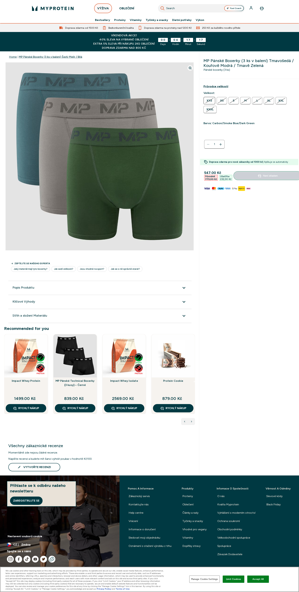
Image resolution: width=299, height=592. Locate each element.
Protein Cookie (173, 380)
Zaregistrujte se (26, 500)
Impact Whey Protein (26, 380)
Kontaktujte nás (139, 504)
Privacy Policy (104, 589)
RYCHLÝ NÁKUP (28, 408)
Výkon (200, 20)
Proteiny (120, 20)
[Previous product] (184, 421)
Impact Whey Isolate (124, 380)
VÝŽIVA (103, 8)
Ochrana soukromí (228, 521)
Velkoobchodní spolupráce (233, 537)
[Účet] (251, 8)
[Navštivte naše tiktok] (27, 559)
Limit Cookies (233, 579)
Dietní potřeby (182, 20)
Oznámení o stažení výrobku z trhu (150, 545)
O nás (221, 496)
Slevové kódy (274, 496)
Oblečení (187, 504)
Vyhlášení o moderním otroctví (236, 512)
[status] (214, 144)
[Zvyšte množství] (220, 144)
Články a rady (190, 512)
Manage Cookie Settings (204, 579)
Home (13, 56)
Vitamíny (136, 20)
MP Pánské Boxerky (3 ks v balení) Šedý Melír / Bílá (50, 56)
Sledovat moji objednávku (144, 537)
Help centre (136, 512)
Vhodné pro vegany (194, 529)
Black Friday (273, 504)
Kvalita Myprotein (228, 504)
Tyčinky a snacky (157, 20)
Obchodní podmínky (229, 529)
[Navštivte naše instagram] (10, 559)
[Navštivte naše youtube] (35, 559)
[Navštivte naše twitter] (43, 559)
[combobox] (201, 8)
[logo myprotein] (53, 8)
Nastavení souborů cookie (25, 536)
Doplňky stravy (191, 545)
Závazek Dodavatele (229, 554)
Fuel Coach (235, 8)
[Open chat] (51, 559)
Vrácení (133, 521)
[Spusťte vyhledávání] (162, 8)
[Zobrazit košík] (262, 8)
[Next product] (191, 421)
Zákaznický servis (139, 496)
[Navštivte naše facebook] (18, 559)
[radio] (209, 100)
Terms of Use (123, 589)
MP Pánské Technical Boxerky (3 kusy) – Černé (75, 382)
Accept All (258, 579)
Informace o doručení (142, 529)
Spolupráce (224, 545)
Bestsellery (102, 20)
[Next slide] (194, 381)
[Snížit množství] (208, 144)
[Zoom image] (190, 68)
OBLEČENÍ (126, 8)
